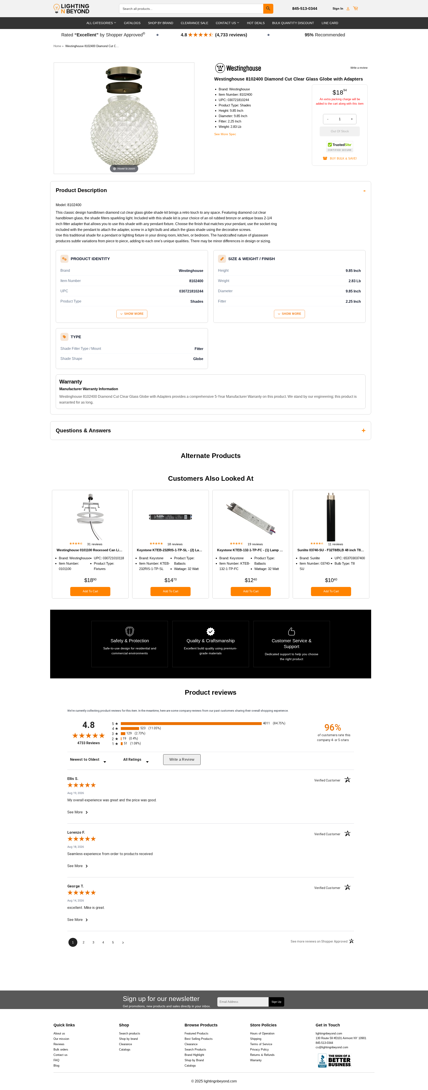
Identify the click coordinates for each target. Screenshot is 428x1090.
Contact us (61, 1055)
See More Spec (225, 134)
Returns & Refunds (262, 1055)
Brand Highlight (194, 1055)
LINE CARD (330, 23)
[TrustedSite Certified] (339, 146)
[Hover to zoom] (124, 118)
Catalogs (132, 23)
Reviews (59, 1044)
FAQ (56, 1060)
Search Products (195, 1049)
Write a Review (182, 759)
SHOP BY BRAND (160, 23)
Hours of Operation (262, 1033)
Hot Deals (256, 23)
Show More (134, 313)
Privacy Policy (259, 1049)
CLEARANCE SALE (194, 23)
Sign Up (276, 1001)
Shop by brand (128, 1038)
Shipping (255, 1038)
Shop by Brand (194, 1060)
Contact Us (226, 23)
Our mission (61, 1038)
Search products (129, 1033)
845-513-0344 (304, 8)
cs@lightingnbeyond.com (332, 1047)
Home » (59, 46)
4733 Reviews (93, 743)
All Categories (100, 23)
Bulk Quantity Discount (293, 23)
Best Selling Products (199, 1038)
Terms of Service (261, 1044)
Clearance (125, 1044)
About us (59, 1033)
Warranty (256, 1060)
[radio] (210, 723)
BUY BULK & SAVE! (342, 158)
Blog (56, 1065)
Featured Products (196, 1033)
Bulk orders (61, 1049)
